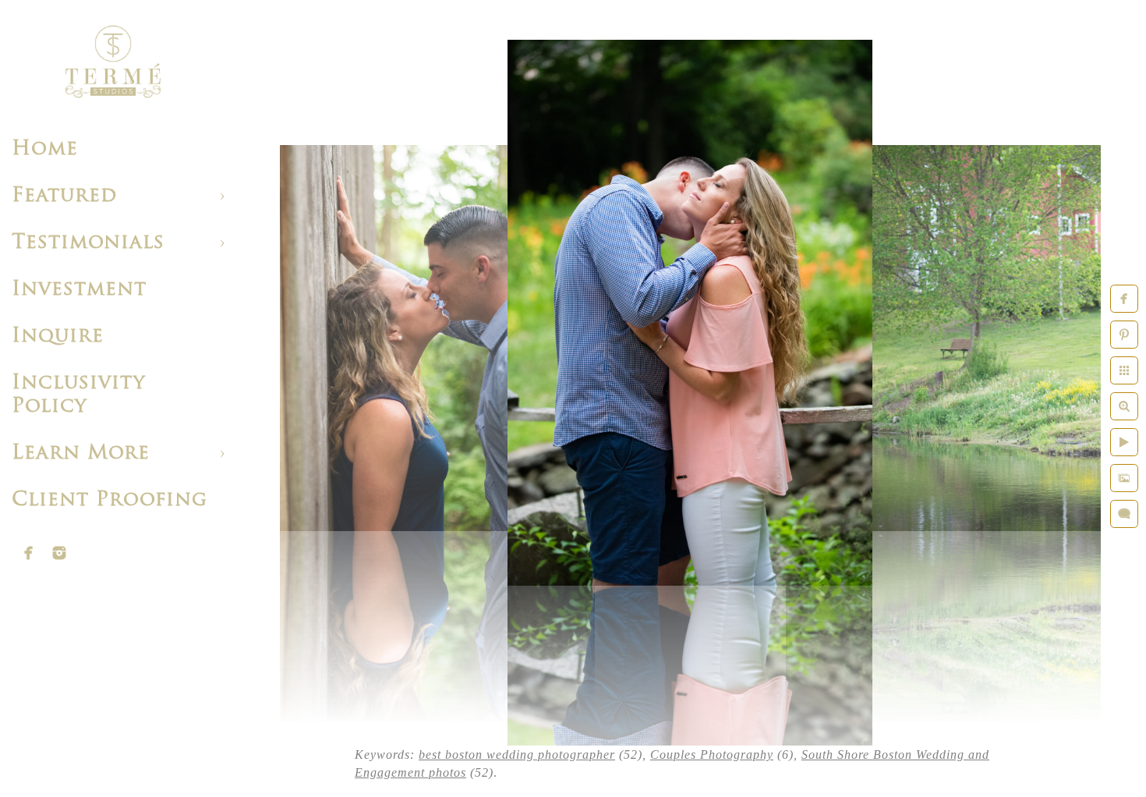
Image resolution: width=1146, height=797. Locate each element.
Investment (79, 289)
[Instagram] (59, 553)
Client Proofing (109, 500)
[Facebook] (29, 553)
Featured (64, 196)
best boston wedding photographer (517, 754)
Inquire (58, 336)
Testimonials (88, 243)
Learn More (81, 453)
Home (45, 149)
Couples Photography (711, 754)
